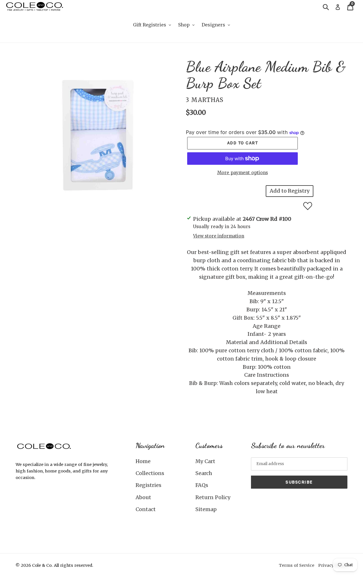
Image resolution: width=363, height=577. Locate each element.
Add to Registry (289, 191)
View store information (218, 236)
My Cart (205, 461)
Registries (148, 485)
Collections (150, 473)
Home (143, 461)
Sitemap (206, 509)
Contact (146, 509)
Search (203, 473)
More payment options (242, 172)
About (143, 497)
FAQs (201, 485)
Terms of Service (296, 565)
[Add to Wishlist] (307, 206)
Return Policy (212, 497)
